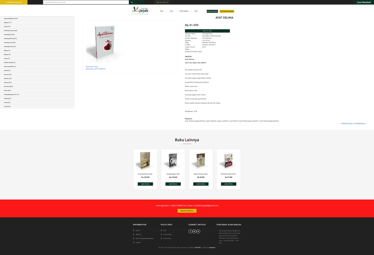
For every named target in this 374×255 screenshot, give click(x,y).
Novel (7, 90)
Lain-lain (8, 74)
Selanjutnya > (360, 123)
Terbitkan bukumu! (14, 2)
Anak (7, 26)
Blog (196, 11)
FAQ (164, 230)
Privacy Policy (167, 234)
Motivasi (8, 82)
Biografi (7, 54)
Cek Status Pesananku (227, 11)
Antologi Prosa (9, 42)
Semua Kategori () (11, 18)
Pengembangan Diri (11, 94)
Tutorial (7, 106)
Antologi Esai (9, 34)
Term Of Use (167, 238)
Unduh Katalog (183, 11)
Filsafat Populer (9, 62)
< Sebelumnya (346, 123)
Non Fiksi (8, 86)
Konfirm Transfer (212, 11)
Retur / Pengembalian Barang (144, 238)
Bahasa (7, 50)
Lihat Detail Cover (92, 66)
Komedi (7, 70)
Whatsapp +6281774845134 (96, 69)
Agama (7, 22)
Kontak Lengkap (186, 210)
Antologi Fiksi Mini (10, 38)
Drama (7, 58)
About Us (138, 234)
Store (171, 11)
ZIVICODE (198, 247)
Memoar (7, 78)
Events (138, 230)
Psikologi (7, 98)
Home (161, 11)
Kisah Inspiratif (10, 66)
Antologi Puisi (10, 46)
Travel (7, 102)
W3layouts (212, 247)
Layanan (138, 242)
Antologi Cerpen (10, 30)
